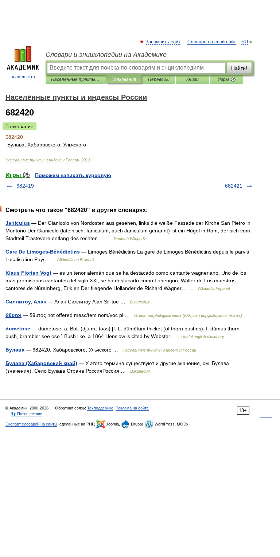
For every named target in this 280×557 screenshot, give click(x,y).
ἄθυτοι (13, 315)
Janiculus (17, 223)
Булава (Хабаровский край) (41, 363)
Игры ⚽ (227, 79)
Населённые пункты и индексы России (75, 79)
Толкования (124, 79)
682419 (25, 186)
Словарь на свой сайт (211, 41)
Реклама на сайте (132, 408)
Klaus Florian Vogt (28, 273)
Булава (14, 350)
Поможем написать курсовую (73, 175)
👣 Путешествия (26, 414)
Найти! (239, 68)
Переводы (159, 79)
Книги (192, 79)
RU (244, 41)
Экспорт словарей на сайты (31, 424)
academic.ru (23, 76)
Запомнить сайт (163, 41)
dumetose (17, 329)
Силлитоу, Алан (25, 302)
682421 (233, 186)
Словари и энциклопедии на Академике (106, 54)
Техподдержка (100, 408)
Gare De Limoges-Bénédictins (42, 252)
